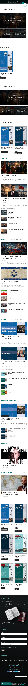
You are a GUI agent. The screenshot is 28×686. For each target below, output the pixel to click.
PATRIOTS (10, 384)
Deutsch (16, 319)
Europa (20, 158)
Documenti (3, 254)
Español (2, 334)
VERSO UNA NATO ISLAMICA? (10, 176)
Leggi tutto (3, 587)
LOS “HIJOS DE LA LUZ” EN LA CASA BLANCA (17, 378)
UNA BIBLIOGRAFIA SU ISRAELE (10, 281)
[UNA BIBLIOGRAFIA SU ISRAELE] (14, 273)
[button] (26, 2)
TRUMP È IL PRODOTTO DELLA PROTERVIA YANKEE (10, 419)
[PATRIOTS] (4, 386)
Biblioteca (13, 239)
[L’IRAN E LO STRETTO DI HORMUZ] (4, 219)
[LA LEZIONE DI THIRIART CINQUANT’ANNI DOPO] (4, 305)
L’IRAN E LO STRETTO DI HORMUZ (15, 217)
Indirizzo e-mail (4, 642)
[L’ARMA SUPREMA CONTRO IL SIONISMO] (4, 298)
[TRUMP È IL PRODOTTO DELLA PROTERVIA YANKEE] (14, 410)
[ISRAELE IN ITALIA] (4, 436)
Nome (2, 632)
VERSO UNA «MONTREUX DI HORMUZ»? (16, 229)
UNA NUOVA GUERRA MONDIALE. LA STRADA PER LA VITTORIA (12, 257)
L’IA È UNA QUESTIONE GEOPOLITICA (16, 309)
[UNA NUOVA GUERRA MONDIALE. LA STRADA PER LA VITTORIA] (14, 248)
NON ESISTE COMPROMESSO (11, 465)
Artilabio (22, 684)
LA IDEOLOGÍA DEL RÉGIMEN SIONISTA (16, 391)
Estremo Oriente (3, 196)
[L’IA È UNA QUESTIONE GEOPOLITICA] (4, 311)
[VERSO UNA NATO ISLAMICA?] (14, 167)
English (20, 319)
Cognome (3, 637)
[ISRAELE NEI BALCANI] (4, 225)
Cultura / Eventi (19, 239)
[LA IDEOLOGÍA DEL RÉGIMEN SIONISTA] (4, 392)
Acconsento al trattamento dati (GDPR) (9, 647)
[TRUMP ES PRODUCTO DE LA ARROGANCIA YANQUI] (14, 328)
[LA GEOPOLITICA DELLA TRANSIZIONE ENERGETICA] (14, 190)
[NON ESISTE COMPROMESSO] (14, 455)
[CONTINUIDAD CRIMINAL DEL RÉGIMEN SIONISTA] (4, 374)
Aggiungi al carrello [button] (18, 153)
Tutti (17, 158)
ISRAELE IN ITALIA (12, 435)
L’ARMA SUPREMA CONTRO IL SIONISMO (16, 297)
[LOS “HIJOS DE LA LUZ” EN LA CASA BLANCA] (4, 380)
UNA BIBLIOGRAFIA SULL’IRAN (14, 290)
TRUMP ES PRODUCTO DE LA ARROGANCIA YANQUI (10, 337)
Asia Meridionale (13, 18)
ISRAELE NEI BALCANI (12, 223)
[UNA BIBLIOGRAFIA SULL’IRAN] (4, 292)
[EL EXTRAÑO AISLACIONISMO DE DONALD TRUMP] (14, 353)
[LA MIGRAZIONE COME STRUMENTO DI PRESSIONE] (4, 212)
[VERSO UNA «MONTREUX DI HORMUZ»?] (4, 231)
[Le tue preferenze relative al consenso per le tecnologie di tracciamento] (6, 683)
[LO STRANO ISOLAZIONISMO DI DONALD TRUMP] (4, 430)
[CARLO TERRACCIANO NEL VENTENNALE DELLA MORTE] (14, 484)
